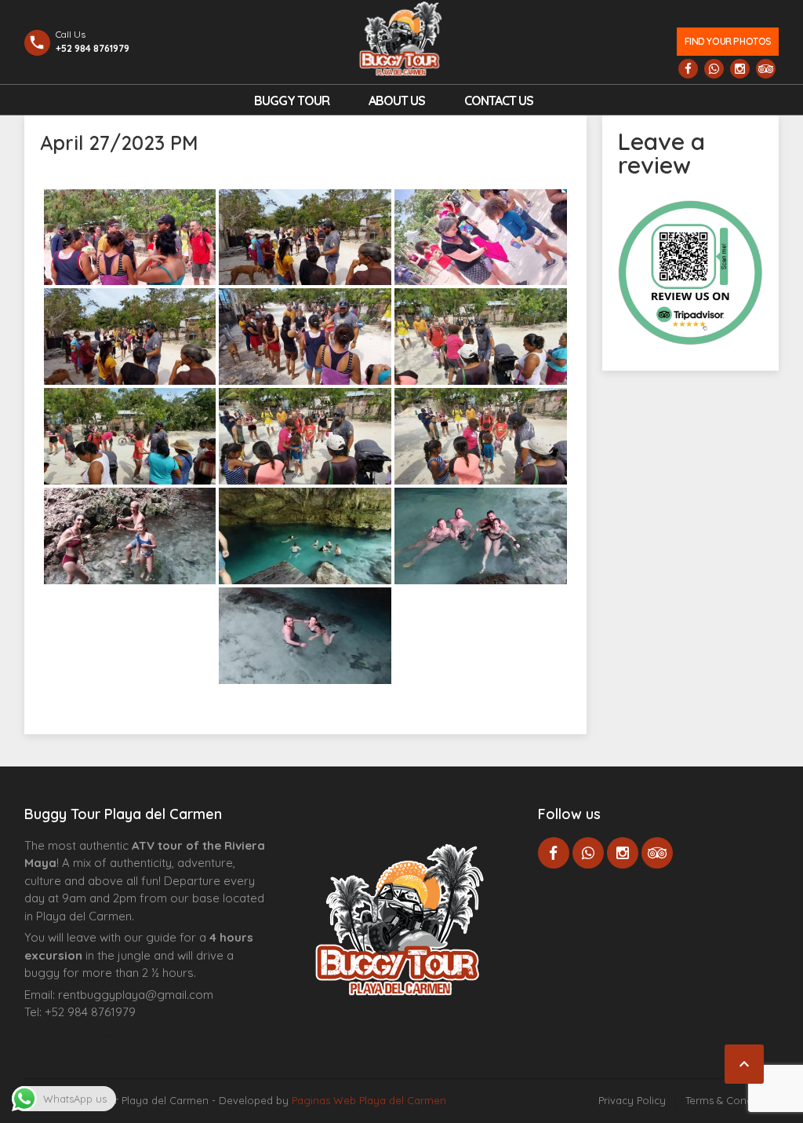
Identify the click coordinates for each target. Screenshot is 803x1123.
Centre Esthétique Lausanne (112, 1036)
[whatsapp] (714, 69)
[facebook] (688, 69)
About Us (397, 100)
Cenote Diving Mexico (156, 1036)
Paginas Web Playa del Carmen (369, 1100)
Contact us (498, 100)
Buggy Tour (291, 100)
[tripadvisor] (766, 69)
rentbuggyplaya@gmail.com (135, 994)
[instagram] (740, 69)
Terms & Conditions (732, 1100)
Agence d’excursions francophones (56, 1036)
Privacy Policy (632, 1100)
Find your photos (728, 41)
